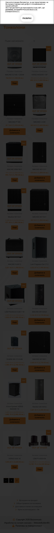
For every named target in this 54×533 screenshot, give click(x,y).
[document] (27, 266)
